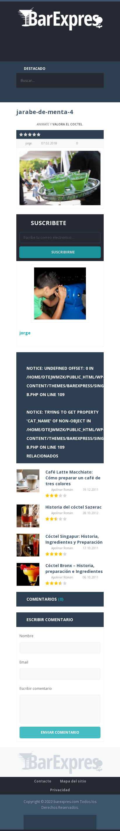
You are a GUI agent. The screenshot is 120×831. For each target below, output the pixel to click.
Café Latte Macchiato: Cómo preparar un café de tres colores (72, 477)
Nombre (26, 635)
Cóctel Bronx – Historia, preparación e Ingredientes (74, 568)
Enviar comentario (60, 732)
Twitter (52, 95)
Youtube (82, 95)
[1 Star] (21, 134)
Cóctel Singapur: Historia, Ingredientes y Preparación (74, 539)
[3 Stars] (30, 134)
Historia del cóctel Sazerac (73, 507)
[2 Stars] (26, 134)
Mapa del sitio (73, 781)
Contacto (42, 781)
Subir (89, 822)
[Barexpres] (60, 18)
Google (67, 95)
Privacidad (60, 789)
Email (24, 662)
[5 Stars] (39, 134)
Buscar (96, 80)
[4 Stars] (34, 134)
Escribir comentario (36, 688)
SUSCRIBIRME (63, 252)
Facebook (38, 95)
